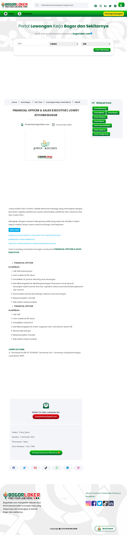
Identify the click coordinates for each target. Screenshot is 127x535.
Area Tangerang (101, 134)
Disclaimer (90, 496)
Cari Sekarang (102, 50)
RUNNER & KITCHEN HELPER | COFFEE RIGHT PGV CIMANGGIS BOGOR (35, 235)
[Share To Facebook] (14, 468)
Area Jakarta (99, 130)
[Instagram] (100, 6)
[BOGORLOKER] (15, 7)
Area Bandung (100, 108)
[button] (121, 4)
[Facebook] (95, 6)
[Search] (37, 5)
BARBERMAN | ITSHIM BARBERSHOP (22, 239)
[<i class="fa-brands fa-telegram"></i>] (115, 6)
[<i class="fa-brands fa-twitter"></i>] (110, 6)
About (88, 493)
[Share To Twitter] (24, 468)
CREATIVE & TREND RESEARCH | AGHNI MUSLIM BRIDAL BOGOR (32, 243)
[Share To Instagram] (78, 468)
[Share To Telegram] (68, 468)
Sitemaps (107, 493)
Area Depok (99, 121)
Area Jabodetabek (102, 125)
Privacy (116, 493)
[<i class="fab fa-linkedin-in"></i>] (105, 6)
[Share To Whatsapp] (57, 468)
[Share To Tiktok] (46, 468)
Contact (97, 493)
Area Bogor (113, 113)
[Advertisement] (63, 77)
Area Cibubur (100, 117)
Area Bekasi (99, 113)
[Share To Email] (35, 468)
